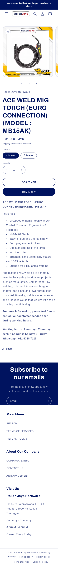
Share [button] (9, 348)
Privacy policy (43, 557)
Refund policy (26, 557)
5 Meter (28, 155)
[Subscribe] (47, 401)
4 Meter (10, 155)
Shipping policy (40, 562)
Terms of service (21, 562)
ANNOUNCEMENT (17, 475)
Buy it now (29, 191)
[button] (6, 14)
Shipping (6, 144)
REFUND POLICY (16, 438)
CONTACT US (14, 468)
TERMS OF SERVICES (20, 431)
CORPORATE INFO (18, 460)
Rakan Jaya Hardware (27, 553)
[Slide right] (36, 83)
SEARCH (11, 423)
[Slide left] (21, 83)
